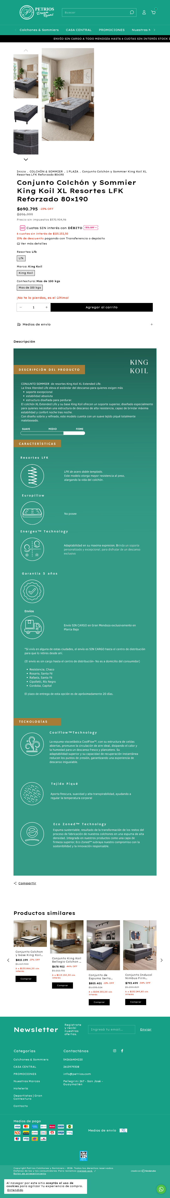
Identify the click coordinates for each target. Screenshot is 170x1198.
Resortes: (27, 251)
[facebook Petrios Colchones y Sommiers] (122, 1050)
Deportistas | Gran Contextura (27, 1097)
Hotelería (20, 1088)
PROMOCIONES (112, 30)
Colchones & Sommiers (39, 30)
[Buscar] (131, 12)
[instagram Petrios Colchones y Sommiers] (114, 1050)
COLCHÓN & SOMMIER (46, 171)
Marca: (29, 266)
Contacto (20, 1106)
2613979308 (71, 1066)
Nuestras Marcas (146, 30)
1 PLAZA (73, 171)
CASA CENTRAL (79, 30)
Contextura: (38, 281)
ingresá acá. (85, 1171)
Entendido (15, 1190)
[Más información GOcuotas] (91, 227)
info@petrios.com (77, 1074)
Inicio (21, 171)
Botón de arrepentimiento (29, 1173)
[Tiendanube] (144, 1171)
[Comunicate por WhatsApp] (161, 1189)
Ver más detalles (33, 243)
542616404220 (73, 1059)
